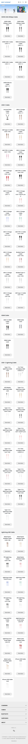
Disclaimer (14, 741)
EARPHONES (4, 718)
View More (7, 36)
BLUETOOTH (4, 714)
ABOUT (3, 722)
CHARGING (4, 705)
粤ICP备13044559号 (20, 738)
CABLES (3, 710)
